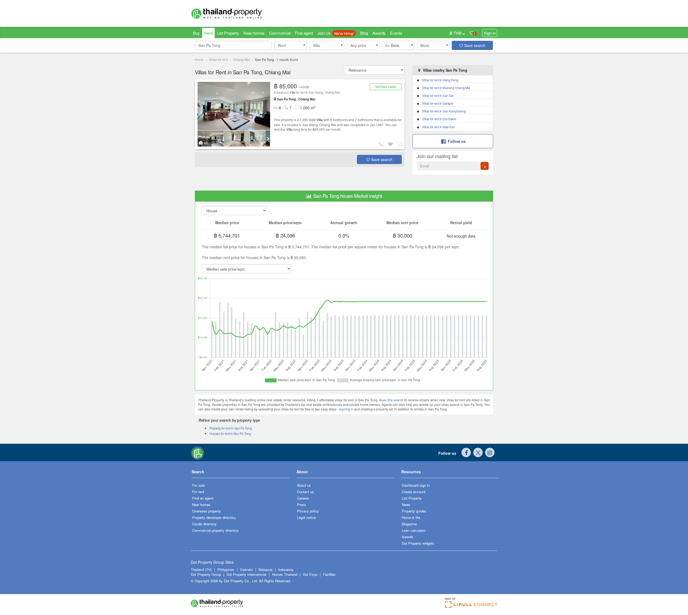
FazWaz (329, 574)
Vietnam (247, 569)
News (406, 504)
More (424, 45)
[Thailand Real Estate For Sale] (197, 452)
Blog (364, 33)
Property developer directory (214, 517)
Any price (358, 45)
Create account (413, 491)
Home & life (411, 517)
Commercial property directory (215, 530)
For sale (198, 485)
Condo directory (204, 523)
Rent (208, 33)
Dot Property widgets (418, 543)
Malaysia (266, 569)
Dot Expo (310, 574)
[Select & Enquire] (401, 144)
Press (301, 504)
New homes (254, 33)
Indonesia (285, 569)
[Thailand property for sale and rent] (239, 13)
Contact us (305, 491)
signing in (346, 409)
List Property (228, 33)
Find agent (304, 33)
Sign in (490, 33)
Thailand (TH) (201, 569)
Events (396, 33)
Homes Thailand (284, 574)
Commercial (280, 33)
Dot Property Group (206, 574)
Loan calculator (413, 530)
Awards (379, 33)
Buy (196, 33)
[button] (290, 45)
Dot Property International (246, 574)
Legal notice (306, 517)
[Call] (381, 144)
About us (304, 485)
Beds (392, 45)
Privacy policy (308, 511)
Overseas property (206, 511)
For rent (198, 491)
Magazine (409, 523)
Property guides (414, 511)
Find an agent (202, 498)
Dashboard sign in (416, 485)
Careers (303, 498)
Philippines (226, 569)
